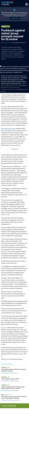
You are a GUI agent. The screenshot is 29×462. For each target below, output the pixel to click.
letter (5, 106)
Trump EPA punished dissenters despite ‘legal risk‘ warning (13, 370)
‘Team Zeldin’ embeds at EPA (10, 379)
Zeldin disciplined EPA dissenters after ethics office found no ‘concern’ (13, 387)
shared (21, 139)
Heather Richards (6, 400)
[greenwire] (5, 367)
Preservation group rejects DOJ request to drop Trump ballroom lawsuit (14, 397)
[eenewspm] (6, 394)
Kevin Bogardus (7, 42)
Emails (3, 128)
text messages (11, 128)
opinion (13, 208)
